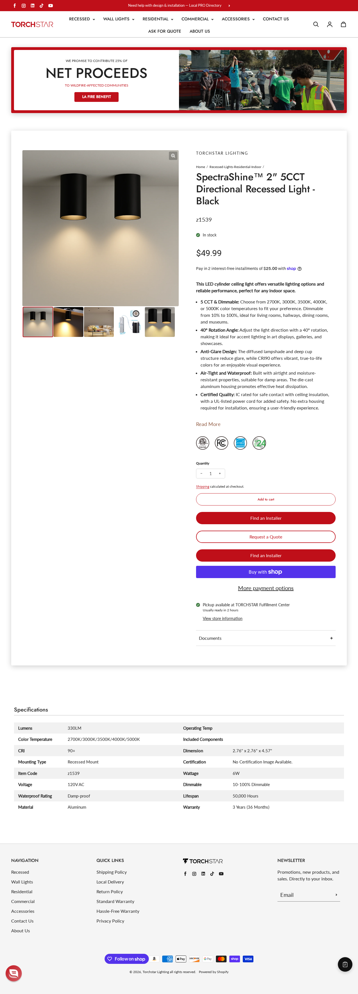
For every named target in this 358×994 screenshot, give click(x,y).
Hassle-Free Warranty (117, 911)
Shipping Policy (111, 872)
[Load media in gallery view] (38, 322)
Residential (156, 19)
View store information (222, 618)
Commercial (196, 19)
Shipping (202, 486)
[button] (14, 973)
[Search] (316, 24)
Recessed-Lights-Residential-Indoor (235, 167)
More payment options (266, 588)
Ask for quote (164, 31)
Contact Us (276, 19)
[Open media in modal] (173, 156)
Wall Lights (117, 19)
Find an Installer (266, 518)
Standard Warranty (115, 901)
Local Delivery (110, 881)
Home (200, 167)
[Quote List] (345, 964)
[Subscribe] (336, 895)
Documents (210, 638)
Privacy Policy (110, 920)
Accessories (236, 19)
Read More (208, 424)
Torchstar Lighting (156, 972)
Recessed (80, 19)
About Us (200, 31)
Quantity (202, 463)
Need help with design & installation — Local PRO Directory (175, 5)
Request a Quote (265, 536)
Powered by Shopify (214, 972)
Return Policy (109, 891)
